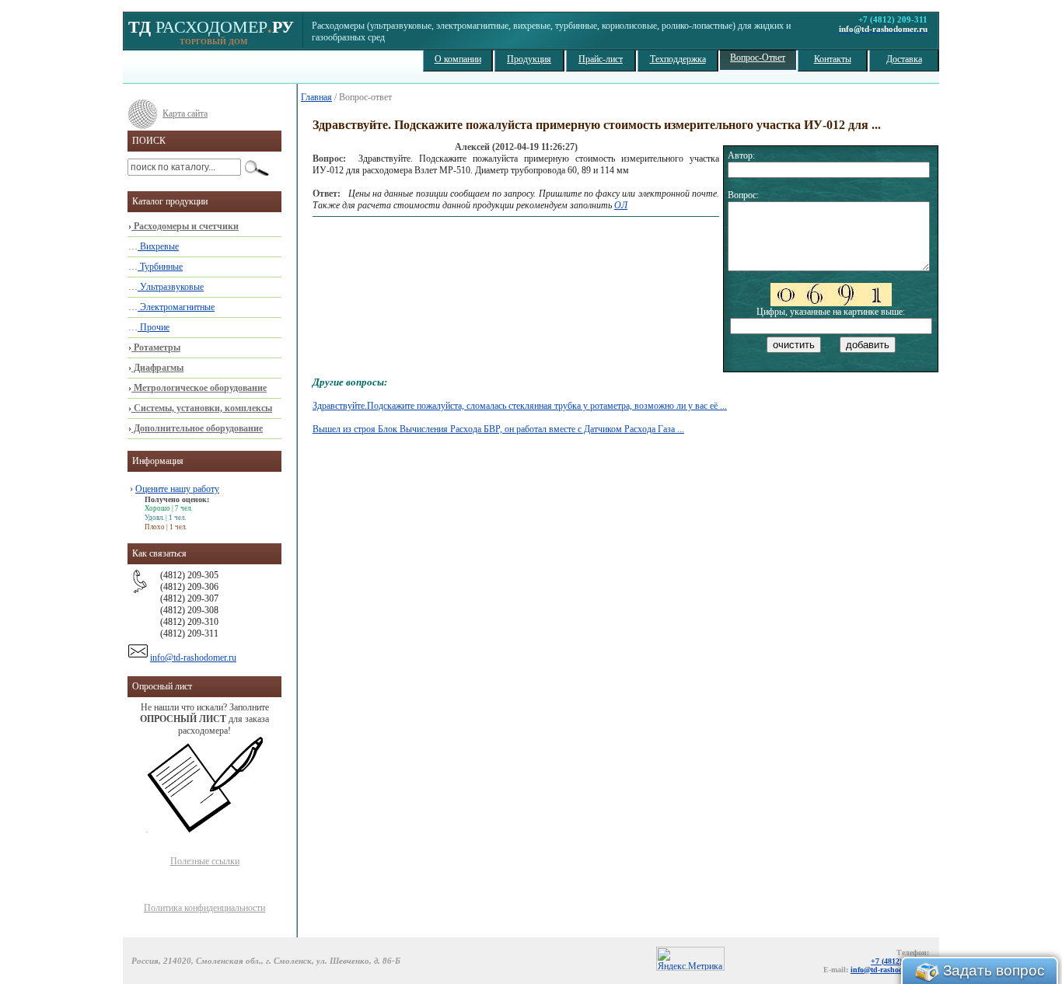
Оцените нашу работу (177, 488)
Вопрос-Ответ (757, 57)
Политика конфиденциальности (204, 907)
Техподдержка (678, 59)
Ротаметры (155, 347)
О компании (458, 59)
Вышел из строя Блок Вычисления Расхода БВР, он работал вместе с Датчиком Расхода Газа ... (498, 429)
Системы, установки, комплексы (201, 408)
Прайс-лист (600, 59)
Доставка (904, 59)
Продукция (529, 59)
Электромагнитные (176, 307)
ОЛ (620, 205)
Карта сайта (185, 113)
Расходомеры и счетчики (185, 226)
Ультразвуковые (171, 286)
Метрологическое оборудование (199, 387)
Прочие (153, 327)
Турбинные (160, 266)
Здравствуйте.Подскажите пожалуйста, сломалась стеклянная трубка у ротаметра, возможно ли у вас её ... (520, 405)
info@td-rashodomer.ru (193, 657)
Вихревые (158, 246)
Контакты (832, 59)
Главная (316, 97)
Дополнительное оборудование (197, 428)
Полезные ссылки (204, 861)
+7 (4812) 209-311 (900, 961)
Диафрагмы (157, 367)
